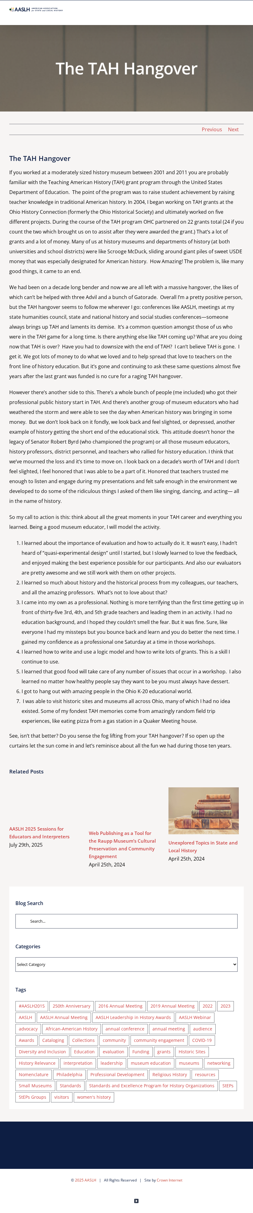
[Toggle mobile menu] (241, 15)
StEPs (228, 1086)
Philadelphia (69, 1074)
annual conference (125, 1029)
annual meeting (168, 1029)
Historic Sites (192, 1052)
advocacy (28, 1029)
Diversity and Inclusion (42, 1052)
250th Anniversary (71, 1006)
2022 (208, 1006)
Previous (212, 129)
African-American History (71, 1029)
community (114, 1040)
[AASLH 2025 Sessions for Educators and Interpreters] (44, 803)
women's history (94, 1097)
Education (84, 1052)
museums (189, 1063)
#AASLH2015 (32, 1006)
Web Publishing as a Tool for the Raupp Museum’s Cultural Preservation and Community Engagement (115, 806)
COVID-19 (202, 1040)
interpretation (78, 1063)
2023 (225, 1006)
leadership (112, 1063)
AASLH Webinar (195, 1017)
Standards (70, 1086)
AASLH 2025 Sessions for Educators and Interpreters (36, 804)
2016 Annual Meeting (120, 1006)
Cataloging (53, 1040)
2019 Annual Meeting (173, 1006)
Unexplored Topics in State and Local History (195, 811)
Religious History (169, 1074)
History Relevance (37, 1063)
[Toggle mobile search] (230, 15)
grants (164, 1052)
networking (218, 1063)
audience (202, 1029)
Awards (26, 1040)
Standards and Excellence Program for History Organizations (151, 1086)
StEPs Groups (32, 1097)
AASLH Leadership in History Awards (133, 1017)
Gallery (53, 804)
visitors (61, 1097)
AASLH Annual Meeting (64, 1017)
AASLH (25, 1017)
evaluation (113, 1052)
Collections (83, 1040)
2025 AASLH (85, 1180)
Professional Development (117, 1074)
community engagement (159, 1040)
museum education (151, 1063)
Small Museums (35, 1086)
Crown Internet (169, 1180)
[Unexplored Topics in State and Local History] (203, 810)
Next (233, 129)
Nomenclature (33, 1074)
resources (205, 1074)
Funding (140, 1052)
